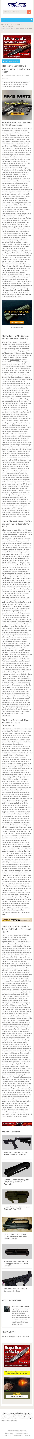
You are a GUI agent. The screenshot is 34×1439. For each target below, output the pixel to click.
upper (25, 168)
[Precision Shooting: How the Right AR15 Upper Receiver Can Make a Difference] (17, 1251)
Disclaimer (27, 1435)
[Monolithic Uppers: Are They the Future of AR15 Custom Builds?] (17, 1142)
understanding (14, 359)
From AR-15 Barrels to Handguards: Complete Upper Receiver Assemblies (16, 1182)
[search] (29, 12)
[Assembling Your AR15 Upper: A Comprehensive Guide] (17, 1278)
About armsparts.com (21, 1433)
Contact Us (8, 1435)
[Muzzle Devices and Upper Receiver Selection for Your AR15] (17, 1196)
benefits (24, 233)
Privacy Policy (9, 1433)
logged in (13, 1336)
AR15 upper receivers (7, 26)
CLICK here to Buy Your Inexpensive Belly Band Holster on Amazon (17, 1373)
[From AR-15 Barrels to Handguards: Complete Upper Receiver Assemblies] (17, 1169)
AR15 (8, 24)
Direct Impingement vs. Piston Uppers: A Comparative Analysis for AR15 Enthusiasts (16, 1236)
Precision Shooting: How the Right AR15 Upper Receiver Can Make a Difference (16, 1263)
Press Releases (18, 1435)
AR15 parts (16, 24)
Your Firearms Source (9, 75)
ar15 (28, 170)
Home (2, 24)
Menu (4, 20)
